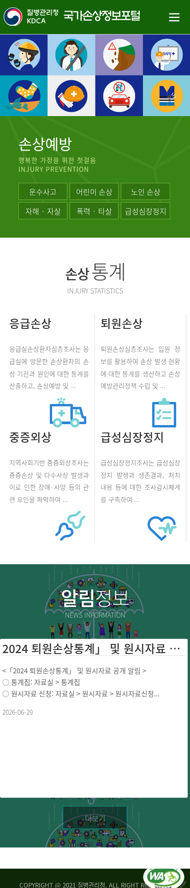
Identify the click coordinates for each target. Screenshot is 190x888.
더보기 (95, 818)
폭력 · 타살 (94, 210)
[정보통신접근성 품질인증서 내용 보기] (164, 868)
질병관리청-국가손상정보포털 (47, 17)
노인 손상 (145, 191)
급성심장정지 (145, 210)
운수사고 (43, 191)
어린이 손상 (94, 191)
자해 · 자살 (43, 210)
